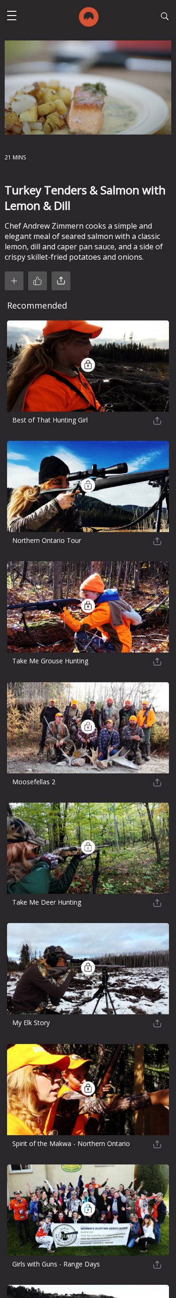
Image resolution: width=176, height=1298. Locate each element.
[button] (12, 17)
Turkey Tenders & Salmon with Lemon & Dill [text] (85, 197)
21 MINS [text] (15, 157)
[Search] (165, 17)
